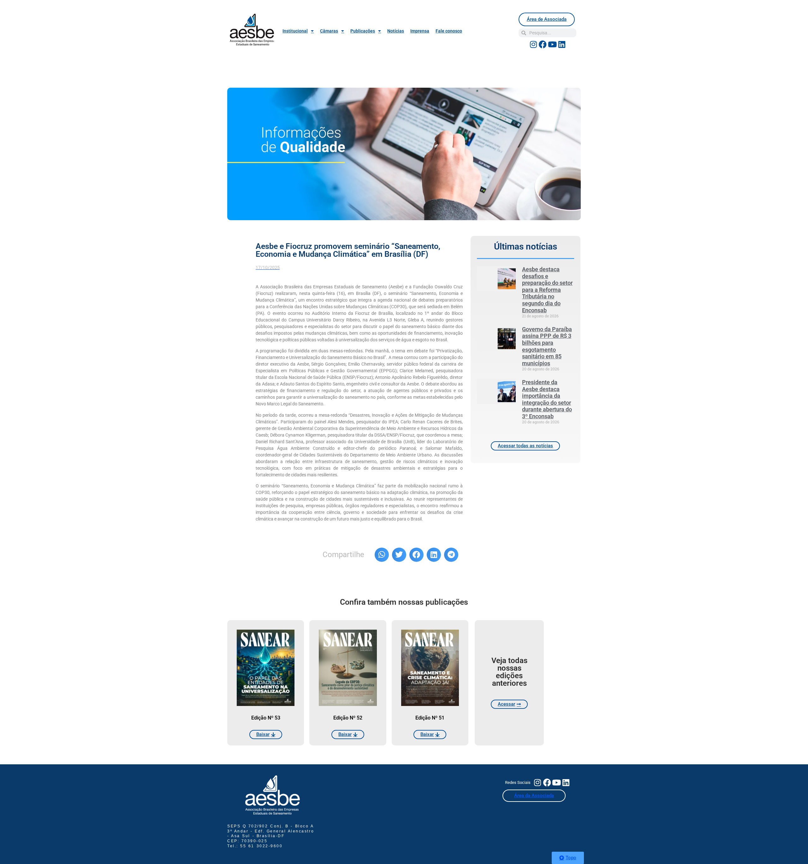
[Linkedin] (562, 44)
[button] (382, 555)
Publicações (362, 30)
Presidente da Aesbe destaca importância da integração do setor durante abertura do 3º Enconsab (547, 399)
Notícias (395, 30)
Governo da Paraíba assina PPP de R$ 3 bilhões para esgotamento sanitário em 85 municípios (547, 346)
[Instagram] (533, 44)
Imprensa (419, 30)
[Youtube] (552, 44)
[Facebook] (543, 44)
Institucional (295, 30)
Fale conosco (449, 30)
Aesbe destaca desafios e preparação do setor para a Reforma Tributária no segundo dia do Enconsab (547, 290)
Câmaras (329, 30)
